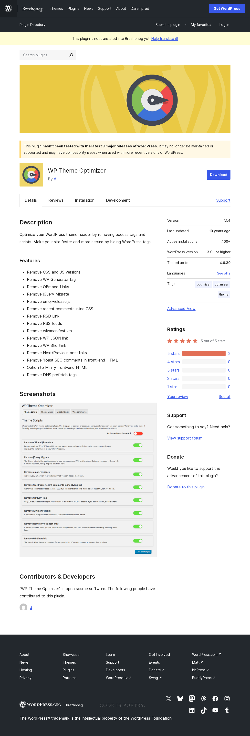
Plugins (68, 670)
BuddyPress (204, 678)
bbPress (201, 670)
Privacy (25, 678)
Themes (69, 662)
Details (31, 200)
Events (154, 662)
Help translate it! (164, 38)
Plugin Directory (32, 24)
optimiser (204, 284)
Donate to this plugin (186, 486)
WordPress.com (207, 654)
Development (118, 200)
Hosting (26, 670)
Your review (177, 396)
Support (223, 200)
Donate (157, 670)
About (24, 654)
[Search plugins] (71, 55)
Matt (198, 662)
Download (218, 175)
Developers (115, 670)
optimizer (222, 284)
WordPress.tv (119, 678)
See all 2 (223, 273)
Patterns (69, 678)
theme (224, 294)
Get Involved (159, 654)
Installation (84, 200)
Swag (155, 678)
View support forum (184, 438)
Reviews (55, 200)
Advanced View (181, 308)
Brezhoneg (74, 705)
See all (224, 396)
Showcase (71, 654)
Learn (110, 654)
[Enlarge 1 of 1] (150, 409)
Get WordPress (227, 8)
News (24, 662)
